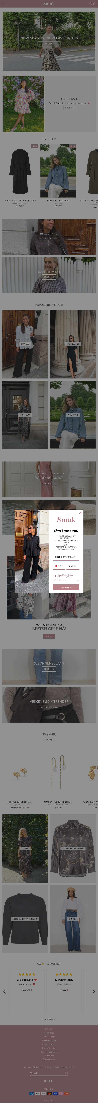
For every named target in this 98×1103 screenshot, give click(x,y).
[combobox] (59, 566)
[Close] (80, 513)
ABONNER (66, 587)
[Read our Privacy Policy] (77, 580)
